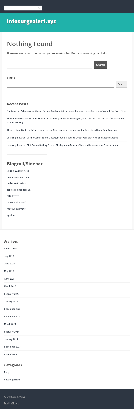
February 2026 (11, 293)
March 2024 (10, 324)
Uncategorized (12, 379)
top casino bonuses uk (19, 189)
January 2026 (11, 301)
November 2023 (12, 354)
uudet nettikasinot (16, 183)
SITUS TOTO (13, 196)
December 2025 (12, 308)
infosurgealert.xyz (31, 21)
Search (11, 77)
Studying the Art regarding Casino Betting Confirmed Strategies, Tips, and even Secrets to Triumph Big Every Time (66, 111)
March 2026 (10, 286)
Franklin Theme (11, 403)
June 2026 (9, 263)
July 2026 (9, 256)
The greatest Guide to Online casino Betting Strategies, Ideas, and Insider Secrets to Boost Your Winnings (62, 130)
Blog (6, 372)
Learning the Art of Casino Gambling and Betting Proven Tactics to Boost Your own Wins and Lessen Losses (62, 137)
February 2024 (11, 331)
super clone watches (18, 177)
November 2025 (12, 316)
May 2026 (9, 271)
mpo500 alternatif (16, 202)
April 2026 (9, 278)
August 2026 (10, 248)
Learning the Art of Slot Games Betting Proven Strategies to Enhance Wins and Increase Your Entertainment (63, 145)
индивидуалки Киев (18, 170)
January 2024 (11, 339)
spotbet (11, 215)
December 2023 (12, 346)
